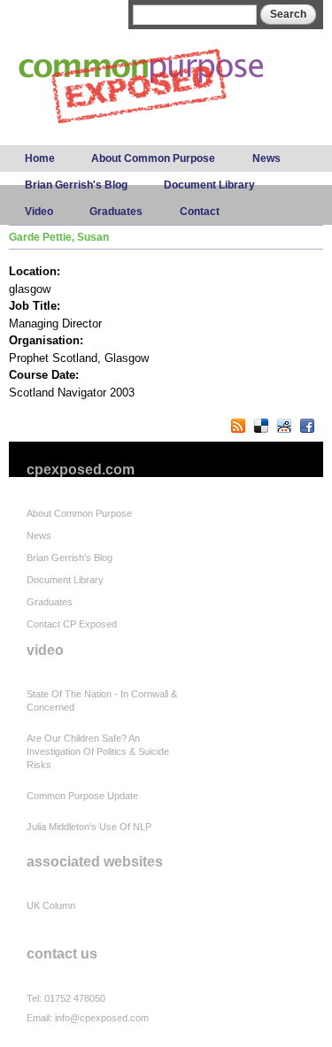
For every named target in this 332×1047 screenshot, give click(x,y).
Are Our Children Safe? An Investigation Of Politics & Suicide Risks (98, 751)
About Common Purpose (153, 158)
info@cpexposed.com (102, 1017)
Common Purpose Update (82, 795)
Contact (200, 211)
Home (40, 158)
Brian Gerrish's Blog (76, 185)
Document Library (209, 185)
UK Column (51, 905)
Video (39, 211)
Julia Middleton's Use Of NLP (89, 826)
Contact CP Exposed (72, 624)
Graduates (116, 211)
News (266, 158)
